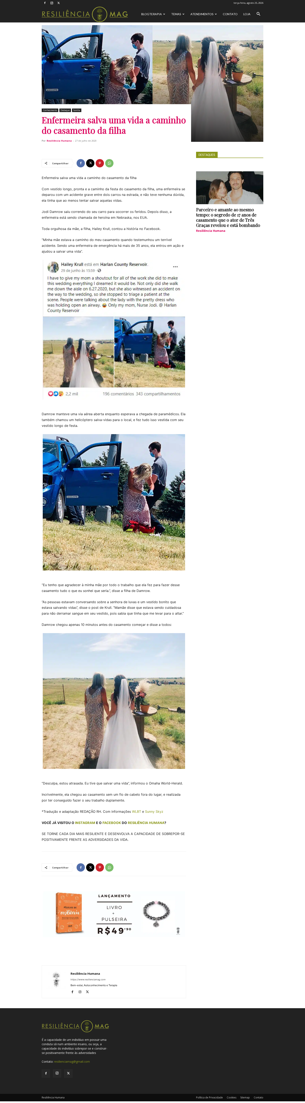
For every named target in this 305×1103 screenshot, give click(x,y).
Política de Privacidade (209, 1097)
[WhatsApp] (109, 163)
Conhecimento (50, 110)
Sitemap (245, 1097)
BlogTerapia (151, 14)
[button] (258, 14)
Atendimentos (202, 14)
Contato (230, 14)
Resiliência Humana (59, 140)
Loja (246, 14)
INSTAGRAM (85, 823)
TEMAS (176, 14)
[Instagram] (52, 3)
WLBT (136, 811)
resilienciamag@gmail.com (72, 1061)
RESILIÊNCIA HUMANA (146, 823)
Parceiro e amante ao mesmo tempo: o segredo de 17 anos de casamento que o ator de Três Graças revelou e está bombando (228, 217)
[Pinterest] (100, 163)
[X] (58, 3)
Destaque (65, 110)
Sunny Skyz (154, 811)
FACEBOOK (111, 823)
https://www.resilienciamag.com (88, 979)
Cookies (231, 1097)
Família (76, 110)
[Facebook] (45, 3)
